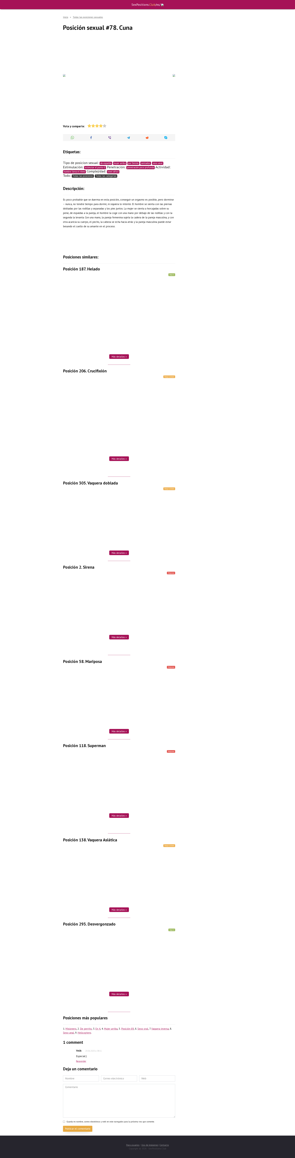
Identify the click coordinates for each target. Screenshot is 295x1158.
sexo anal (158, 163)
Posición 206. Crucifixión (85, 371)
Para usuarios (133, 1144)
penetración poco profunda (140, 167)
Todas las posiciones (83, 175)
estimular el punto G (95, 167)
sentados (145, 163)
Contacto (164, 1144)
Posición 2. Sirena (78, 567)
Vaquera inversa (160, 1028)
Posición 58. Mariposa (82, 661)
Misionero (70, 1028)
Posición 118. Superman (84, 745)
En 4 (97, 1028)
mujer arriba (120, 163)
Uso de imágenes (149, 1144)
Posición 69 (127, 1028)
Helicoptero (84, 1032)
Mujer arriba (111, 1028)
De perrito (86, 1028)
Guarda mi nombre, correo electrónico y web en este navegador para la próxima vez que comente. (111, 1121)
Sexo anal (68, 1032)
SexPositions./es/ (146, 5)
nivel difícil (113, 171)
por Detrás (133, 163)
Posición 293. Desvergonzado (89, 924)
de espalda (105, 163)
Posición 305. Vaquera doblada (90, 483)
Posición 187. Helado (81, 269)
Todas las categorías (106, 175)
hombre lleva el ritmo (74, 171)
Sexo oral (143, 1028)
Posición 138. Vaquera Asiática (90, 839)
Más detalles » (119, 356)
